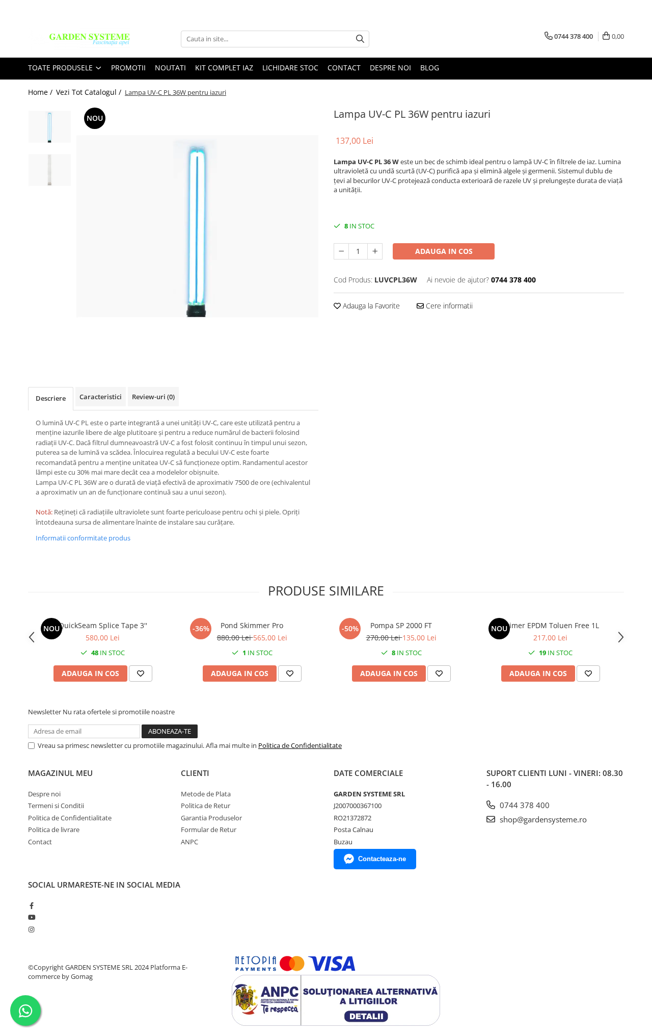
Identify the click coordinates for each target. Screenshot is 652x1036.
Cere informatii (448, 305)
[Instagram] (31, 929)
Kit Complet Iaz (224, 67)
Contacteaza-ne (382, 859)
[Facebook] (31, 905)
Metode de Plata (206, 793)
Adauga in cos (444, 251)
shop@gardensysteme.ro (542, 819)
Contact (344, 67)
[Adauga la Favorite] (140, 673)
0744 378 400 (524, 805)
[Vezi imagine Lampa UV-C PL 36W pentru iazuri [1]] (50, 170)
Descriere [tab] (51, 398)
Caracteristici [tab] (100, 396)
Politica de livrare (53, 829)
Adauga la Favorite (370, 305)
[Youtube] (31, 917)
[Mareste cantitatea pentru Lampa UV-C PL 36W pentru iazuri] (375, 251)
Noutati (170, 67)
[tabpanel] (197, 226)
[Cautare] (360, 39)
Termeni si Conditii (56, 805)
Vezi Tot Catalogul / (89, 92)
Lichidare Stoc (290, 67)
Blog (429, 67)
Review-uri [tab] (153, 396)
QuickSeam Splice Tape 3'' (103, 625)
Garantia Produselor (211, 817)
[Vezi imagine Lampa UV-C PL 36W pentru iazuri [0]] (50, 127)
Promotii (128, 67)
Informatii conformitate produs (83, 537)
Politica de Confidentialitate (300, 745)
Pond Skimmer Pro (252, 625)
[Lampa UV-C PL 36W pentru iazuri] (197, 226)
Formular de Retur (208, 829)
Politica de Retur (205, 805)
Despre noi (390, 67)
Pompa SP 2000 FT (401, 625)
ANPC (189, 841)
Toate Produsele (61, 67)
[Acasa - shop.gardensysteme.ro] (79, 39)
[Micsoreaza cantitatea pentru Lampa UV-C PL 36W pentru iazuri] (341, 251)
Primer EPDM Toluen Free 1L (550, 625)
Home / (41, 92)
